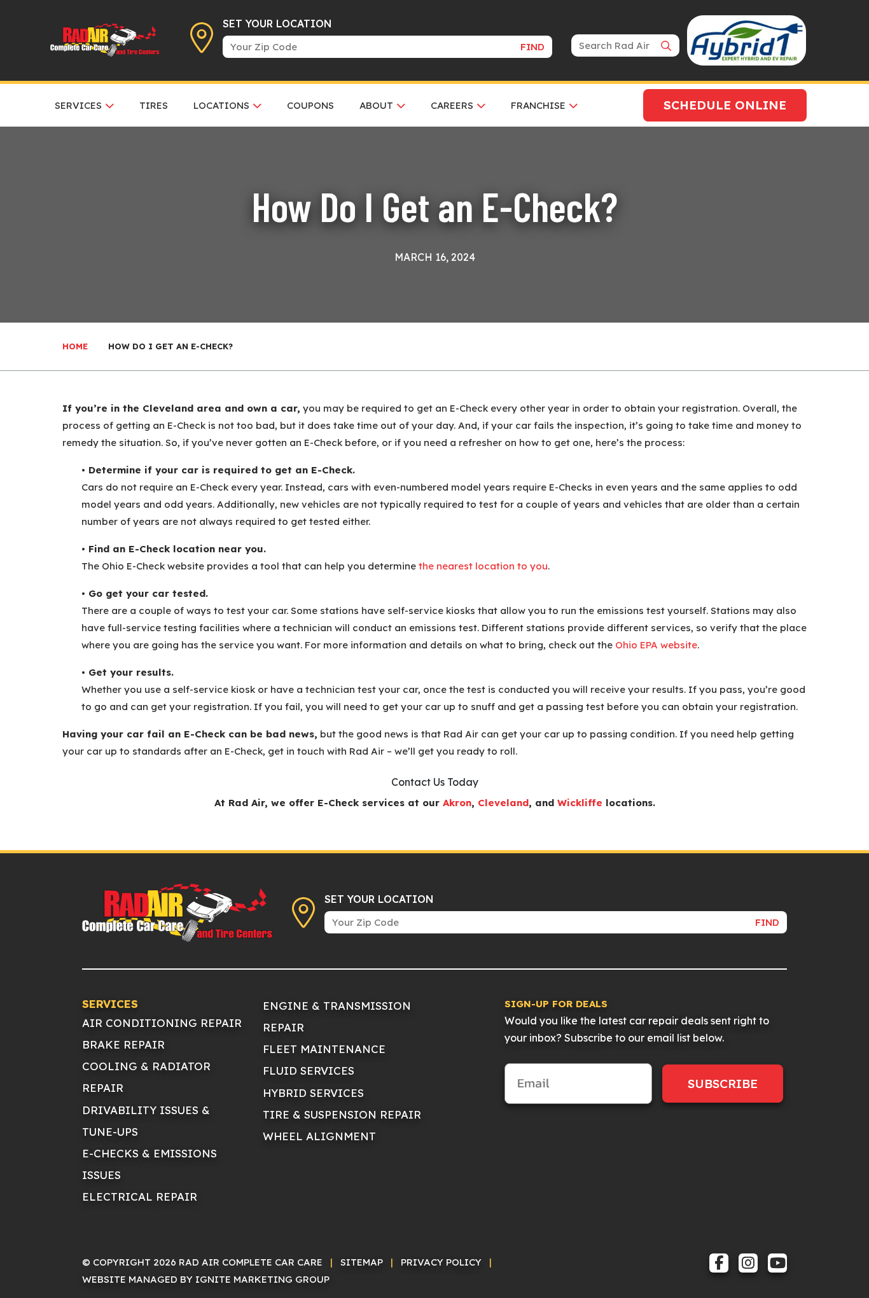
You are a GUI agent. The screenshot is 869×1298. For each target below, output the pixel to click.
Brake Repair (123, 1044)
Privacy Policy (441, 1262)
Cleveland (503, 803)
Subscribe (723, 1083)
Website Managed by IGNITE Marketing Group (206, 1279)
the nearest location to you (483, 566)
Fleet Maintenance (324, 1049)
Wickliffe (579, 803)
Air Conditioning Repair (162, 1022)
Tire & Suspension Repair (342, 1114)
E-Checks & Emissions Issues (149, 1164)
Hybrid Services (313, 1092)
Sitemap (361, 1262)
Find (532, 47)
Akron (457, 803)
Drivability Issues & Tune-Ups (146, 1120)
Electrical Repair (139, 1196)
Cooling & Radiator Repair (146, 1076)
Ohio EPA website (656, 645)
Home (75, 346)
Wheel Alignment (319, 1136)
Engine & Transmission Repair (337, 1016)
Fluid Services (308, 1070)
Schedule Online (725, 105)
